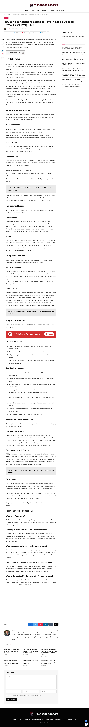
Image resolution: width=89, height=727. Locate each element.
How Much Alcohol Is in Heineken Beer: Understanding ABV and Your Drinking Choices (73, 74)
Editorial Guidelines (37, 719)
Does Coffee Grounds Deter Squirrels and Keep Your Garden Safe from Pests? (31, 651)
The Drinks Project (46, 722)
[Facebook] (2, 43)
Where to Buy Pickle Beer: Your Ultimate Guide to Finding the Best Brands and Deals (73, 85)
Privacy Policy (60, 10)
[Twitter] (2, 46)
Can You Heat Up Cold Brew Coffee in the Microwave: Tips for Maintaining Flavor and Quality (49, 652)
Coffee (32, 10)
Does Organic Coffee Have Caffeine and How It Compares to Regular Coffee (49, 662)
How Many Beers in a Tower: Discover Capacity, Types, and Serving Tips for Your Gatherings (73, 53)
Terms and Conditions (69, 719)
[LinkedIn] (2, 50)
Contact (52, 10)
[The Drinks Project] (44, 5)
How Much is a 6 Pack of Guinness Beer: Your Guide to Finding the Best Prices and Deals (73, 48)
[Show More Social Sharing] (48, 32)
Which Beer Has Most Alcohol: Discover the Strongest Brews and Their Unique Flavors (72, 69)
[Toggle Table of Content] (22, 52)
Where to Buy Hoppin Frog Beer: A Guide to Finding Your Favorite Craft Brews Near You (72, 58)
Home (26, 10)
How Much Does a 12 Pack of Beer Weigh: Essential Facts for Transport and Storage (72, 80)
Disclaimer (58, 719)
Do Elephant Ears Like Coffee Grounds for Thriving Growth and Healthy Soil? (31, 662)
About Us (44, 10)
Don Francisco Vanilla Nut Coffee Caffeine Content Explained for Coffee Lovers (11, 662)
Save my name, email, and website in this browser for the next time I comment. (24, 695)
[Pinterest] (2, 53)
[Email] (2, 57)
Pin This (50, 334)
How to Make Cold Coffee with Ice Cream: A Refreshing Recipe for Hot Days (12, 651)
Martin (9, 28)
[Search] (84, 10)
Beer (38, 10)
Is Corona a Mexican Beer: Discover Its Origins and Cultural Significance (73, 64)
